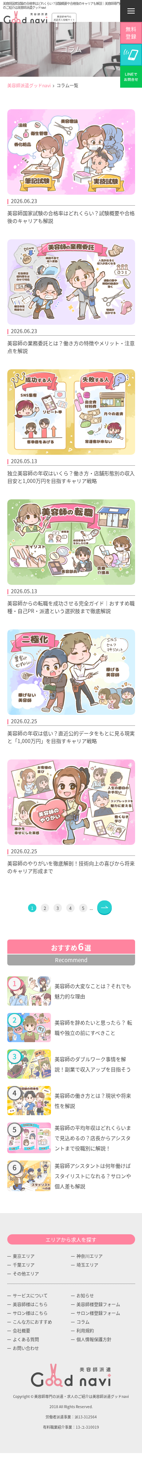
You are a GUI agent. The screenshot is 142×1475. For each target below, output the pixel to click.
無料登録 (131, 33)
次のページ (104, 907)
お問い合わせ (26, 1348)
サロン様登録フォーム (98, 1313)
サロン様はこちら (30, 1313)
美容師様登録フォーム (98, 1304)
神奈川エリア (89, 1256)
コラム (83, 1322)
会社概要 (21, 1330)
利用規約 (85, 1330)
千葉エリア (24, 1265)
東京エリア (24, 1256)
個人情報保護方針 (93, 1339)
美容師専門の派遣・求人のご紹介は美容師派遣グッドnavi (81, 1396)
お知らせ (85, 1295)
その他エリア (26, 1273)
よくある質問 (26, 1339)
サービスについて (30, 1295)
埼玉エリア (87, 1265)
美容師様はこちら (30, 1304)
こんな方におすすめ (32, 1322)
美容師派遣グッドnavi (29, 85)
